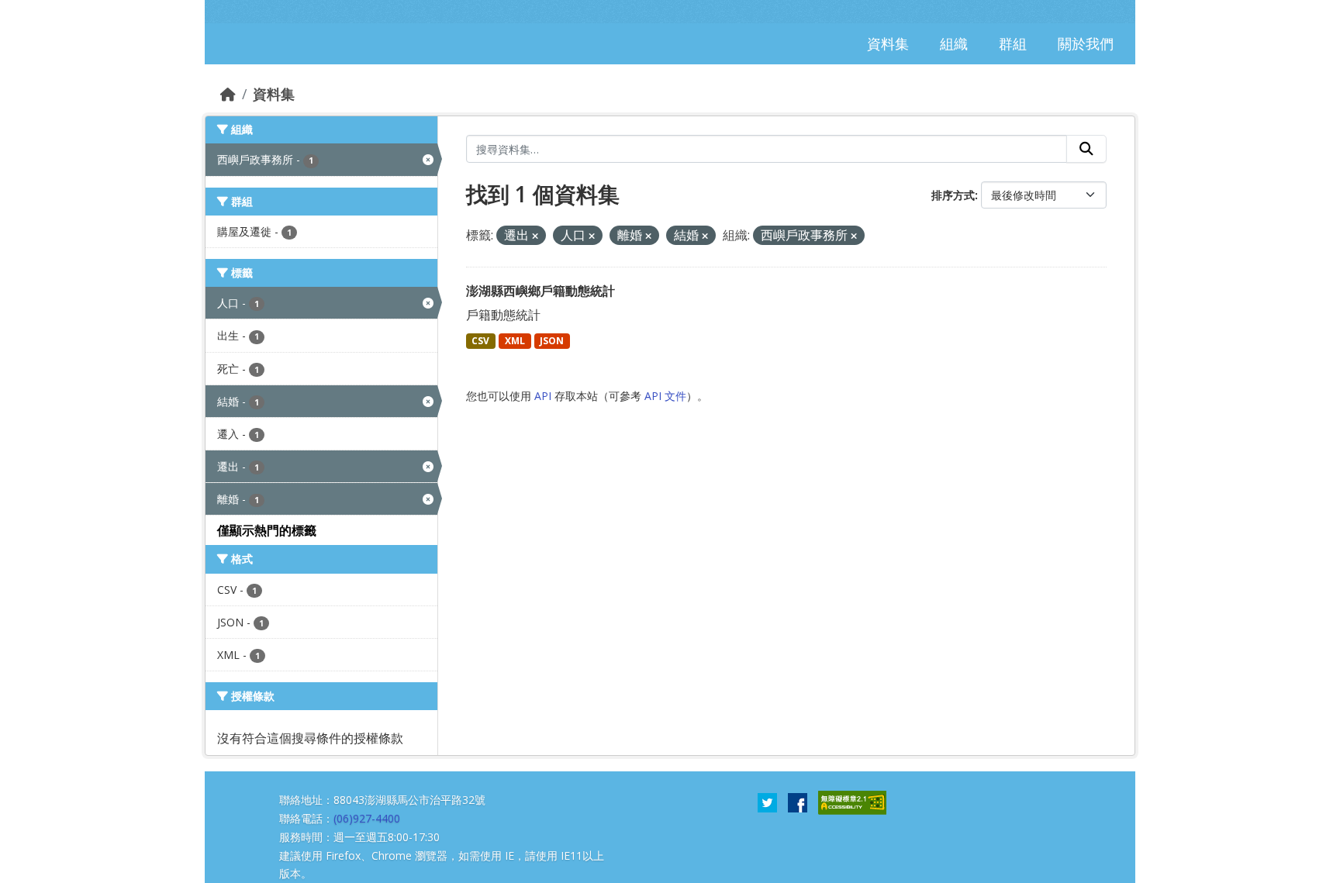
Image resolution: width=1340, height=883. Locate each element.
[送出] (1086, 149)
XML (515, 340)
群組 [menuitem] (1013, 43)
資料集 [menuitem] (888, 43)
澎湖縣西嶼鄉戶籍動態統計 (540, 290)
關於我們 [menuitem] (1086, 43)
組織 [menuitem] (954, 43)
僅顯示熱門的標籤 (266, 530)
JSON (552, 340)
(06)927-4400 (366, 818)
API (542, 395)
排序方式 (953, 195)
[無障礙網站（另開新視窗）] (852, 801)
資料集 (274, 94)
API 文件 (665, 395)
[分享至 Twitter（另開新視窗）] (767, 801)
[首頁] (228, 94)
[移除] (535, 236)
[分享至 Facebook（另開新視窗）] (797, 801)
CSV (480, 340)
